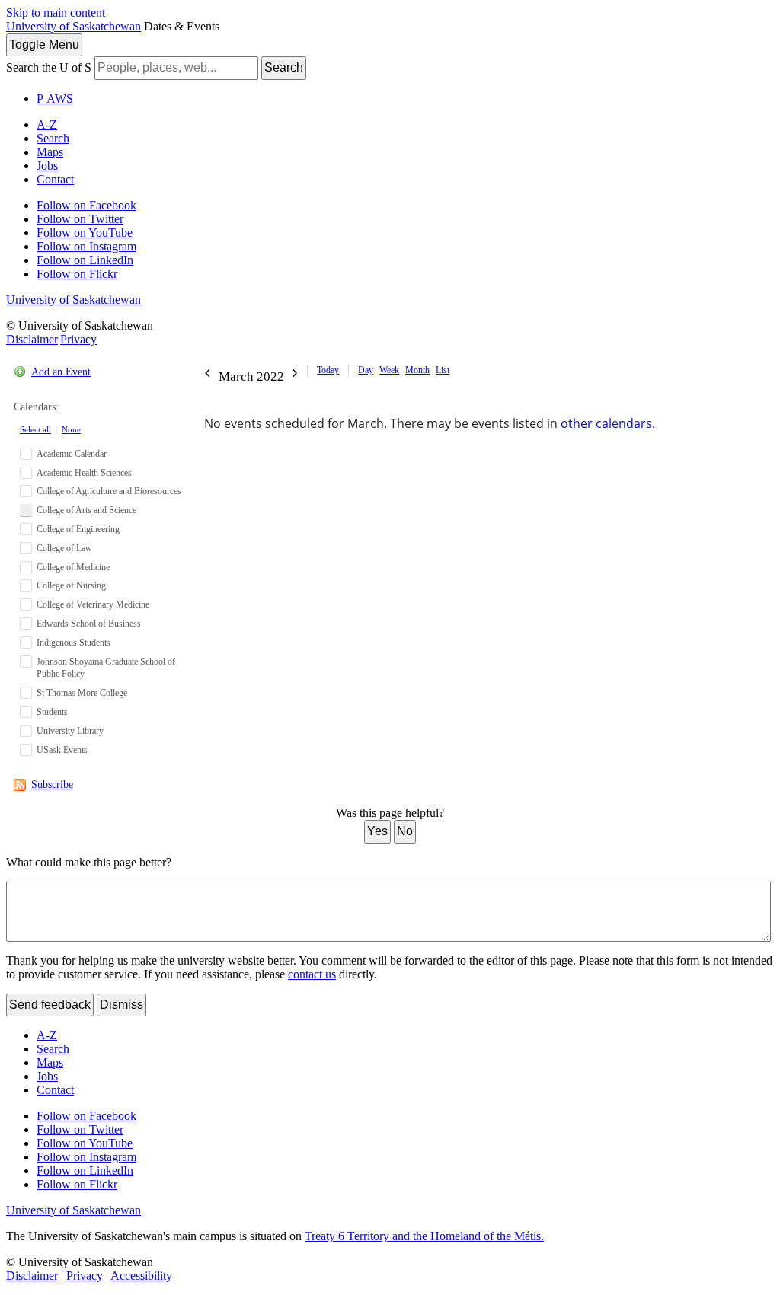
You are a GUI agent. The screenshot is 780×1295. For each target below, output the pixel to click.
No (405, 831)
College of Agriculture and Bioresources (109, 491)
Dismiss (121, 1004)
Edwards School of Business (89, 623)
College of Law (64, 548)
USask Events (62, 750)
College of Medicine (73, 567)
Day (365, 370)
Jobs (47, 165)
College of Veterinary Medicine (93, 604)
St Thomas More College (82, 692)
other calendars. (608, 423)
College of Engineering (78, 529)
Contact (55, 179)
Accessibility (141, 1275)
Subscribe (52, 784)
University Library (70, 731)
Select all (35, 429)
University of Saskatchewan (73, 26)
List (442, 370)
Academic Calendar (72, 453)
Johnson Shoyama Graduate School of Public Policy (106, 668)
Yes (377, 831)
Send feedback (50, 1004)
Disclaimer (32, 339)
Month (417, 370)
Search (283, 67)
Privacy (78, 339)
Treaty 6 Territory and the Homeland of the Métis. (424, 1236)
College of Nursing (71, 585)
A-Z (47, 124)
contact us (312, 974)
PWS (55, 98)
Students (52, 712)
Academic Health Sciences (84, 472)
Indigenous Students (73, 642)
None (71, 429)
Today (328, 370)
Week (389, 370)
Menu (44, 44)
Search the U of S (48, 67)
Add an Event (61, 372)
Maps (50, 151)
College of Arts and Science (86, 510)
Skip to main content (55, 12)
